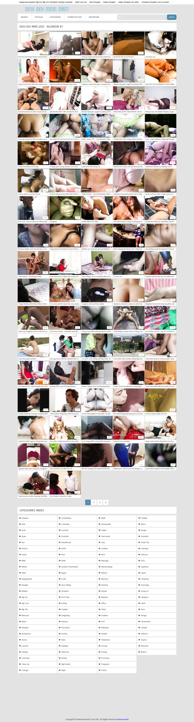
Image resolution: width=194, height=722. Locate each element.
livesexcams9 (123, 719)
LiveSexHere (55, 17)
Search (171, 17)
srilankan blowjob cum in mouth (155, 2)
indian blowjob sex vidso (128, 2)
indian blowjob (109, 2)
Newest (24, 17)
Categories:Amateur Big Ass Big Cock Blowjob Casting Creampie (45, 2)
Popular (39, 17)
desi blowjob (95, 2)
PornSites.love (75, 17)
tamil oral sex (81, 2)
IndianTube (94, 17)
